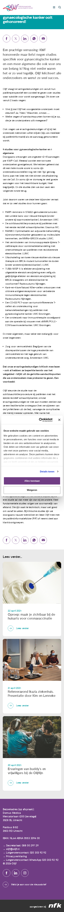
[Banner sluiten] (59, 420)
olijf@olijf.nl (12, 849)
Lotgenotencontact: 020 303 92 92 (26, 852)
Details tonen (47, 471)
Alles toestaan (32, 481)
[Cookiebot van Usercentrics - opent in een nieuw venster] (40, 420)
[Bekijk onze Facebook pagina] (6, 873)
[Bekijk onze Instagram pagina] (25, 873)
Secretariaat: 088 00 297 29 (22, 845)
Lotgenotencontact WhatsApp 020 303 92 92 (32, 860)
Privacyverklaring (16, 856)
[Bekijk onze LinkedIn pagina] (16, 873)
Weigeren (32, 490)
